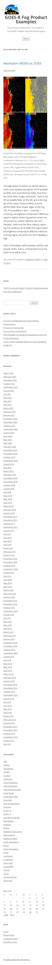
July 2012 (7, 744)
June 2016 (7, 579)
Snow (5, 852)
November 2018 (10, 481)
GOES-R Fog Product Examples (26, 19)
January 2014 (9, 681)
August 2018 (8, 488)
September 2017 (10, 527)
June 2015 (7, 621)
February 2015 (9, 635)
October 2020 (9, 425)
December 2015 (10, 600)
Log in (6, 931)
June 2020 (7, 436)
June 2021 (7, 397)
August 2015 (8, 614)
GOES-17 (7, 814)
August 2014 (8, 656)
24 (37, 908)
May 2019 (7, 467)
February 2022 (9, 376)
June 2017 (7, 537)
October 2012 (9, 733)
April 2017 (7, 544)
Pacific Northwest (11, 842)
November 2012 (10, 730)
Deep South (8, 793)
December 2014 (10, 642)
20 (11, 908)
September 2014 (10, 653)
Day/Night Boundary (12, 789)
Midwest (7, 824)
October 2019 (9, 457)
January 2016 (9, 597)
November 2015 (10, 604)
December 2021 (10, 380)
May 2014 (7, 667)
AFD (5, 761)
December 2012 (10, 726)
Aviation (7, 775)
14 (17, 905)
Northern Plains (10, 838)
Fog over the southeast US (15, 331)
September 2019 (10, 460)
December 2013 (10, 684)
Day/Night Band (10, 786)
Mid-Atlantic (8, 821)
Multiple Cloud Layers (12, 831)
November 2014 (10, 646)
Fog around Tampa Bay (13, 327)
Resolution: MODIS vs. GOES (22, 63)
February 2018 (9, 509)
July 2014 (7, 660)
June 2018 (7, 495)
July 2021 (7, 394)
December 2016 (10, 558)
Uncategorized (9, 877)
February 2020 (9, 446)
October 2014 (9, 649)
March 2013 (8, 716)
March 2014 (8, 674)
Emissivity (7, 800)
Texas (6, 873)
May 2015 (7, 625)
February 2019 (9, 474)
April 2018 (7, 502)
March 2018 (8, 506)
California (29, 259)
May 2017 (7, 541)
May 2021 (7, 401)
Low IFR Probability (11, 817)
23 (30, 908)
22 (24, 908)
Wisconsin (7, 880)
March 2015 (8, 632)
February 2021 (9, 411)
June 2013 (7, 705)
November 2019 (10, 453)
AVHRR (6, 772)
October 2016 (9, 565)
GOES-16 (7, 810)
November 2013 (10, 688)
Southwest (8, 859)
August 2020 (8, 432)
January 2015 (9, 639)
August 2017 (8, 530)
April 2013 (7, 712)
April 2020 (7, 443)
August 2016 (8, 572)
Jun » (12, 914)
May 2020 (7, 439)
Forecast (7, 807)
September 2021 (10, 387)
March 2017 (8, 548)
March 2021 (8, 408)
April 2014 (7, 670)
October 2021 (9, 383)
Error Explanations (11, 803)
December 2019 (10, 450)
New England (9, 835)
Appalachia (8, 768)
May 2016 (7, 583)
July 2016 (7, 576)
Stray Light (8, 863)
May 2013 (7, 709)
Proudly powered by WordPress (16, 959)
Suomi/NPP (8, 866)
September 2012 (10, 737)
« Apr (5, 914)
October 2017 (9, 523)
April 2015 (7, 628)
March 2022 (8, 373)
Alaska (6, 765)
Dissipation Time (10, 796)
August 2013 (8, 698)
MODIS (38, 259)
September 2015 (10, 611)
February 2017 (9, 551)
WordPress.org (10, 942)
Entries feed (8, 935)
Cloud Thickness (10, 782)
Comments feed (10, 938)
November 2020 (10, 422)
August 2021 (8, 390)
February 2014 (9, 677)
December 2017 (10, 516)
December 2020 (10, 418)
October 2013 (9, 691)
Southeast (8, 856)
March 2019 (8, 471)
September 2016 (10, 569)
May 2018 (7, 499)
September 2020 (10, 429)
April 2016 (7, 586)
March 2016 (8, 590)
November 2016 (10, 562)
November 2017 (10, 520)
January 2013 (9, 723)
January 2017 (9, 555)
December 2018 (10, 478)
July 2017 (7, 534)
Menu (26, 38)
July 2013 (7, 702)
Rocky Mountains (10, 849)
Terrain (6, 870)
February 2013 (9, 719)
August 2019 (8, 464)
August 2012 (8, 740)
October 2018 (9, 485)
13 (11, 905)
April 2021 (7, 404)
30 (30, 912)
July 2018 (7, 492)
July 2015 (7, 618)
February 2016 (9, 593)
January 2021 (9, 415)
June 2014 (7, 663)
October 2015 (9, 607)
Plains (6, 845)
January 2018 (9, 513)
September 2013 (10, 695)
